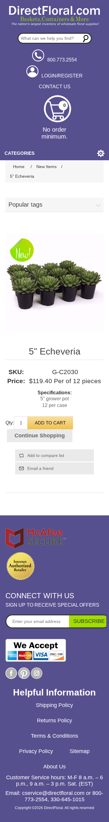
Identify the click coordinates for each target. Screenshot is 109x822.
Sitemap (80, 751)
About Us (54, 767)
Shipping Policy (54, 705)
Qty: (9, 422)
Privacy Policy (36, 751)
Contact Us (55, 86)
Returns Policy (54, 720)
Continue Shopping (40, 436)
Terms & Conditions (54, 736)
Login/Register (62, 75)
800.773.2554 (62, 59)
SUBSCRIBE (89, 621)
